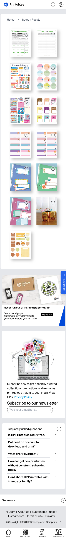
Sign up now (47, 314)
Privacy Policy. (23, 397)
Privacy (50, 516)
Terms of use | (36, 516)
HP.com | (12, 511)
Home (10, 19)
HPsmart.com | (17, 516)
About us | (25, 511)
